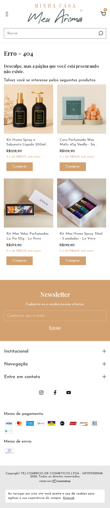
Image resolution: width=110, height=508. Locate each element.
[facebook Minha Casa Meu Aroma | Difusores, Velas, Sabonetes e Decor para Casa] (55, 392)
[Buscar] (100, 33)
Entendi (68, 498)
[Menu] (8, 14)
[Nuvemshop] (55, 482)
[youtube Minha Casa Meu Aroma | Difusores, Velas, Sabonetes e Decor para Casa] (68, 392)
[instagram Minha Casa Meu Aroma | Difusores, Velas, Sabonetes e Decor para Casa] (41, 392)
